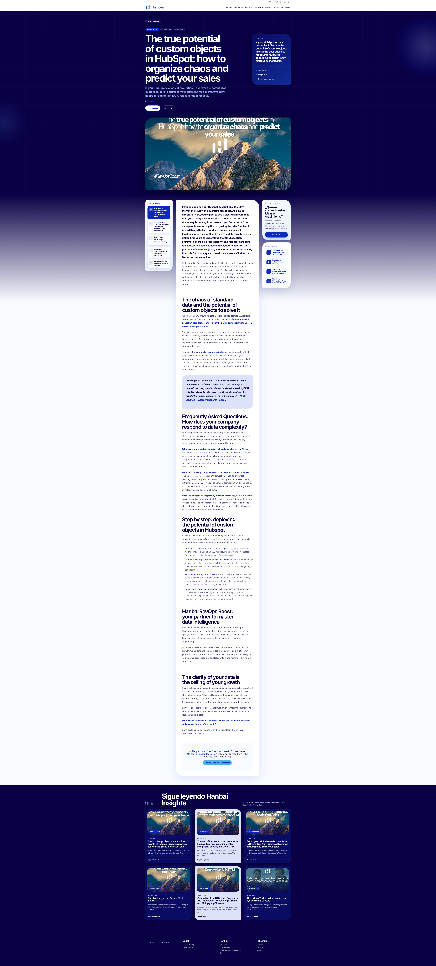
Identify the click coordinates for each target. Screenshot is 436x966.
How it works (225, 947)
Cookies (186, 950)
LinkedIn (260, 945)
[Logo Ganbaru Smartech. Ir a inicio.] (157, 7)
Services (223, 945)
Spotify (259, 950)
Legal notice (188, 947)
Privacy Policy (188, 945)
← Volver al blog (153, 21)
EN (289, 2)
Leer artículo (153, 108)
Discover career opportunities (232, 950)
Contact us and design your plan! (217, 762)
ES (285, 2)
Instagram (261, 947)
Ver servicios (276, 235)
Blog (221, 953)
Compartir (168, 108)
